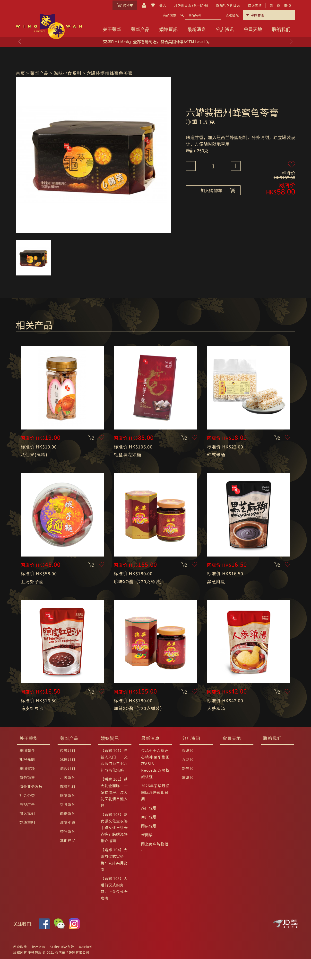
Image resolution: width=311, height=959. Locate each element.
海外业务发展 (31, 786)
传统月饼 (68, 750)
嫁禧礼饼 (68, 786)
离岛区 (188, 777)
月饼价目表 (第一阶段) (191, 5)
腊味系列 (68, 795)
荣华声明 (27, 822)
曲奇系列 (68, 813)
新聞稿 (147, 834)
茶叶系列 (68, 831)
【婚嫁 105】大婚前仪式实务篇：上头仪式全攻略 (114, 888)
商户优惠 (149, 816)
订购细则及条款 (62, 946)
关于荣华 (112, 29)
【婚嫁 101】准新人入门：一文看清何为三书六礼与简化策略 (114, 760)
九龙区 (188, 759)
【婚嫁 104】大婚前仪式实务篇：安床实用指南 (114, 859)
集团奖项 (27, 768)
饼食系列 (68, 804)
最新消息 (196, 29)
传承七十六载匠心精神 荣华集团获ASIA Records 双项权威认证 (155, 763)
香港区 (188, 750)
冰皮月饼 (68, 759)
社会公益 (27, 795)
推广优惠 (149, 807)
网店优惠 (149, 825)
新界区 (188, 768)
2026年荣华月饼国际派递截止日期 (155, 792)
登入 (162, 5)
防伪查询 (255, 5)
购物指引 (86, 946)
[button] (291, 42)
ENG (287, 5)
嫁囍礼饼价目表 (228, 5)
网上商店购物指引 (154, 847)
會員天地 (253, 29)
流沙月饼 (68, 768)
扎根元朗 (27, 759)
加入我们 (27, 813)
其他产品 (68, 840)
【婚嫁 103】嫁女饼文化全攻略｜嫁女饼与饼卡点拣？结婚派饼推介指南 (114, 827)
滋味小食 (68, 822)
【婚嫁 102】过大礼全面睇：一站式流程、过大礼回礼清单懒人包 (114, 792)
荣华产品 (140, 29)
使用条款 (38, 946)
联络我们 (281, 29)
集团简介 (27, 750)
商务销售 (27, 777)
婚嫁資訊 (168, 29)
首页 (20, 73)
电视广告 (27, 804)
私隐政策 (20, 946)
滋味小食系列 (67, 73)
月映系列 (68, 777)
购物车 (128, 5)
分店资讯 (225, 29)
